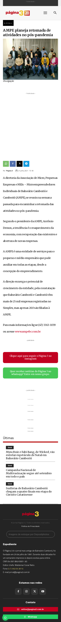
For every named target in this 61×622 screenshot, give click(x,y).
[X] (20, 164)
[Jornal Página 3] (20, 13)
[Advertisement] (30, 125)
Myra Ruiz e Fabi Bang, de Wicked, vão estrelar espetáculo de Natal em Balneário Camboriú (30, 455)
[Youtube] (42, 591)
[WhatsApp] (6, 164)
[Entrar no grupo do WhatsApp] (5, 618)
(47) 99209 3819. (16, 568)
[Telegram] (26, 164)
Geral (8, 23)
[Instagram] (26, 591)
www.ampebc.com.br (28, 331)
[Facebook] (13, 164)
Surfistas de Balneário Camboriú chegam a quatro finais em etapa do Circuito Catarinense (29, 491)
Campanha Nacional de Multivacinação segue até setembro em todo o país (29, 473)
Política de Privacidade (30, 526)
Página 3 (9, 171)
